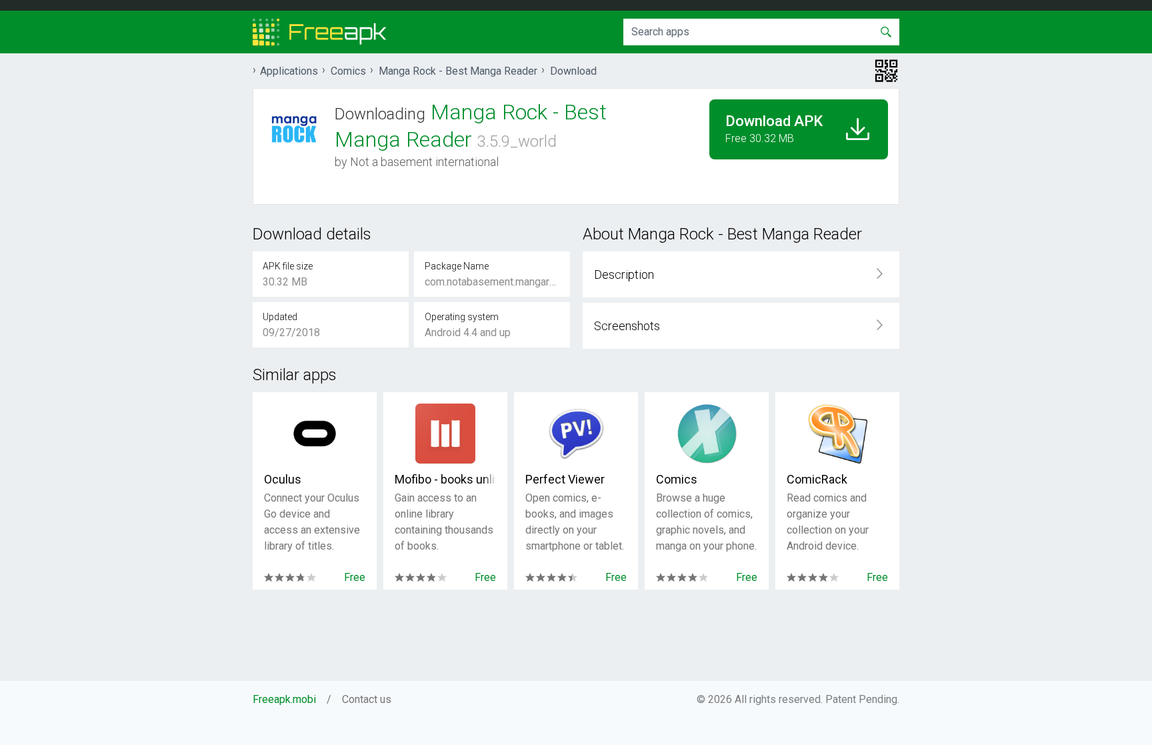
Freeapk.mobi (284, 699)
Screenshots (627, 326)
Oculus (282, 479)
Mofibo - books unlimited (445, 479)
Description (624, 274)
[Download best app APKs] (320, 32)
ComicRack (817, 479)
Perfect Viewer (565, 479)
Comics (676, 479)
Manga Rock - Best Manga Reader (458, 71)
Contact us (366, 699)
